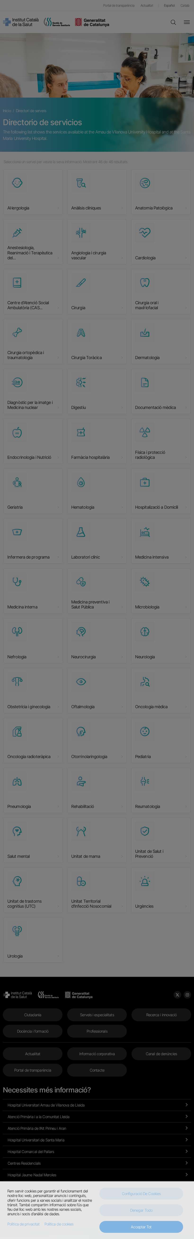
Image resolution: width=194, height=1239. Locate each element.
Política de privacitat (23, 1224)
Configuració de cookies (141, 1193)
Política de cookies (59, 1224)
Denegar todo (141, 1210)
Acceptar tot (141, 1227)
